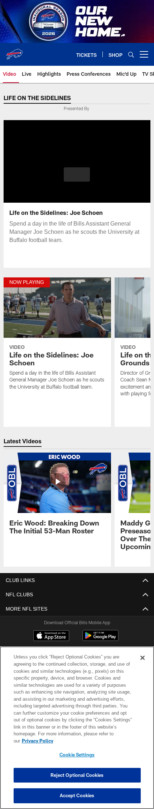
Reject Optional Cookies (77, 775)
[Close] (142, 658)
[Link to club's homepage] (14, 51)
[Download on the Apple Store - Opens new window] (51, 636)
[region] (77, 727)
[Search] (131, 54)
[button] (77, 174)
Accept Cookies (77, 795)
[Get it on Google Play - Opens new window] (100, 639)
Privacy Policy (37, 741)
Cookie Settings (77, 755)
